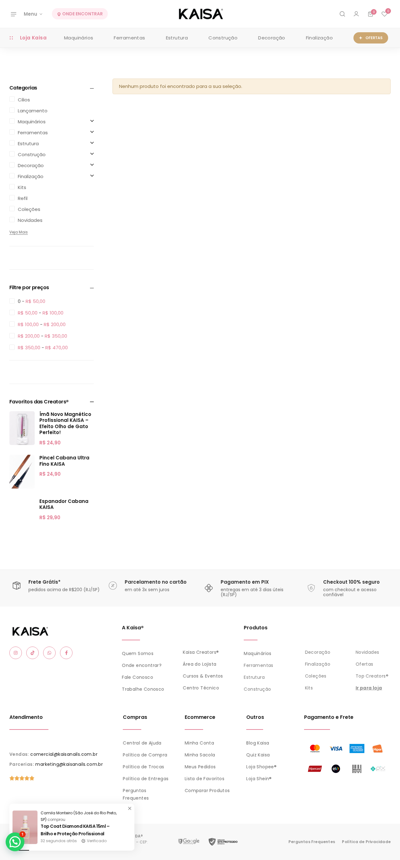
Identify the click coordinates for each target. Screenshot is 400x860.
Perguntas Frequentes (311, 841)
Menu (30, 14)
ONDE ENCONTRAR (82, 14)
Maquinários (78, 37)
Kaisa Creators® (201, 652)
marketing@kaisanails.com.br (69, 764)
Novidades (367, 652)
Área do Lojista (199, 664)
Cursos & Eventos (203, 676)
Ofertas (364, 664)
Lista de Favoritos (204, 779)
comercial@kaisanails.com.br (64, 754)
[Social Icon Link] (15, 653)
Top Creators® (372, 676)
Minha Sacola (200, 755)
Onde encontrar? (142, 665)
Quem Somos (137, 653)
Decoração (271, 37)
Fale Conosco (137, 677)
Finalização (319, 37)
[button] (384, 14)
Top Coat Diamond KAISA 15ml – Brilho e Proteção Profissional (75, 830)
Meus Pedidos (200, 767)
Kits (309, 688)
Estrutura (177, 37)
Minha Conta (199, 743)
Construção (223, 37)
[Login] (356, 14)
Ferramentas (129, 37)
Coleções (316, 676)
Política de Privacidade (366, 841)
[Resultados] (342, 14)
